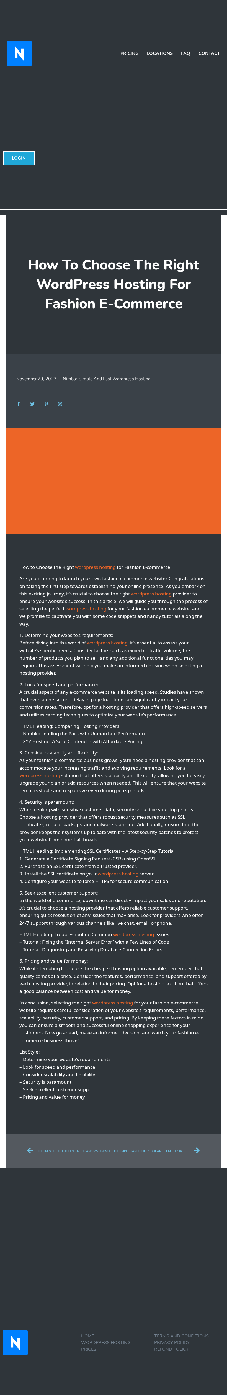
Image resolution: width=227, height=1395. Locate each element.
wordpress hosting (95, 567)
